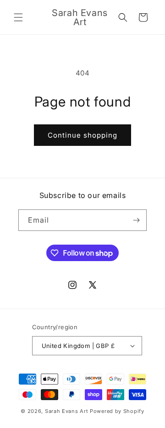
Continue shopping (82, 135)
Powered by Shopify (117, 411)
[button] (18, 17)
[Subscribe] (136, 220)
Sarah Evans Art (67, 411)
